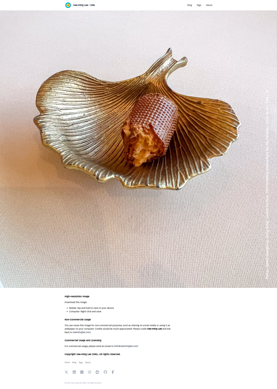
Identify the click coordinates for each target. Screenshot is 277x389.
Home (67, 362)
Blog (74, 362)
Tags (81, 362)
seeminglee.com (82, 332)
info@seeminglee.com (126, 346)
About (88, 362)
